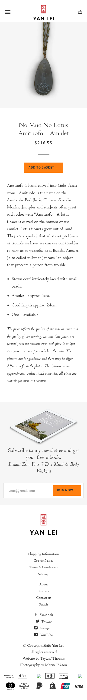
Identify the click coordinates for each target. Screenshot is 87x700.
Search (43, 604)
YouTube (46, 635)
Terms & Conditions (43, 567)
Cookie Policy (43, 560)
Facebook (46, 615)
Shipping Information (43, 554)
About (43, 584)
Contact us (43, 598)
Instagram (46, 628)
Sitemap (43, 574)
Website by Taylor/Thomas (44, 658)
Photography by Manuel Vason (43, 665)
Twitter (46, 621)
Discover (43, 591)
